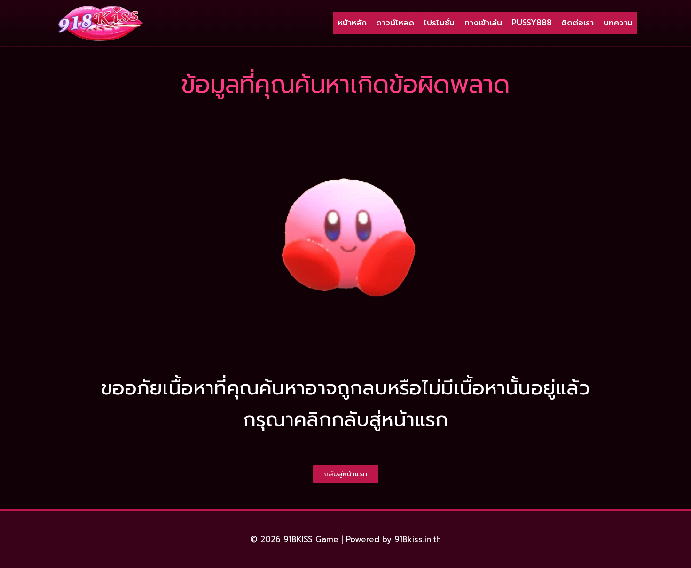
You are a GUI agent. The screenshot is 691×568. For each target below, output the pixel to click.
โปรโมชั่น (439, 22)
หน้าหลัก (352, 22)
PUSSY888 (531, 22)
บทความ (618, 22)
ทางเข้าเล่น (483, 22)
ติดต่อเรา (577, 22)
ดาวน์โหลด (395, 22)
